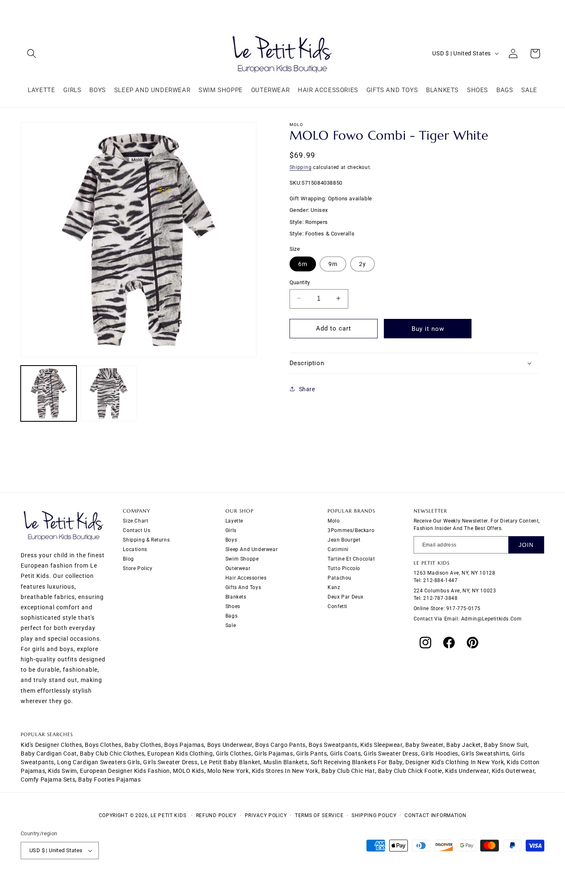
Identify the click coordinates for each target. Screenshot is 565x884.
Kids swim (62, 771)
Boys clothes (103, 744)
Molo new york (228, 771)
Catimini (338, 549)
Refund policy (216, 815)
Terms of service (319, 815)
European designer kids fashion (125, 771)
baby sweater (424, 744)
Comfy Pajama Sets (48, 779)
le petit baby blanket (231, 762)
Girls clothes (233, 753)
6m (302, 263)
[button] (32, 53)
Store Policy (137, 568)
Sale (230, 625)
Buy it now (428, 328)
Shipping (301, 167)
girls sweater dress (391, 753)
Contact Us (136, 530)
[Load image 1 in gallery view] (49, 393)
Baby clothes (142, 744)
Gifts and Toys (243, 587)
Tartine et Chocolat (351, 559)
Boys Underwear (229, 744)
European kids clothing (180, 753)
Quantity (300, 282)
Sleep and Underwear (251, 549)
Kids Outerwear (513, 771)
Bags (231, 616)
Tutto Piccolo (344, 568)
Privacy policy (266, 815)
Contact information (435, 815)
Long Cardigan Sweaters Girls (98, 762)
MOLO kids (188, 771)
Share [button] (307, 388)
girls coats (345, 753)
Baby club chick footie (410, 771)
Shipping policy (374, 815)
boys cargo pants (280, 744)
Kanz (334, 587)
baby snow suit (505, 744)
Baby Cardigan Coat (49, 753)
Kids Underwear (466, 771)
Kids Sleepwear (381, 744)
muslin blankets (285, 762)
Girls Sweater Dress (170, 762)
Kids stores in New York (285, 771)
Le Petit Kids (168, 815)
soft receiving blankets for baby (356, 762)
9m (333, 263)
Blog (128, 559)
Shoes (232, 606)
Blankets (236, 597)
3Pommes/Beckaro (351, 530)
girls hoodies (439, 753)
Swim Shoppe (242, 559)
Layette (234, 521)
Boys (231, 540)
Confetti (337, 606)
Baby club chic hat (348, 771)
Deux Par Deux (346, 597)
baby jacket (463, 744)
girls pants (311, 753)
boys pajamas (184, 744)
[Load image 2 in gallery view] (108, 393)
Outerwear (237, 568)
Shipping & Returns (146, 540)
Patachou (340, 578)
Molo (334, 521)
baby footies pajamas (109, 779)
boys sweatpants (333, 744)
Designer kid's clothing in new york (454, 762)
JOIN (526, 545)
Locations (135, 549)
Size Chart (135, 521)
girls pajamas (273, 753)
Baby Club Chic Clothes (112, 753)
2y (362, 263)
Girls (231, 530)
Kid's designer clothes (51, 744)
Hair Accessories (246, 578)
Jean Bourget (344, 540)
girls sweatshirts (485, 753)
